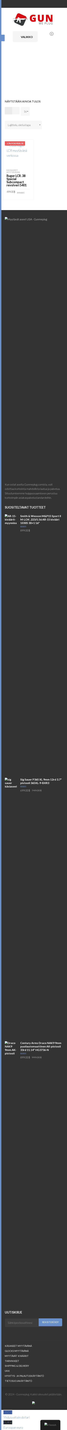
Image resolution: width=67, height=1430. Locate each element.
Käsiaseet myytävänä (13, 171)
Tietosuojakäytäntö (18, 1381)
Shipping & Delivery (17, 1365)
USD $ (16, 1414)
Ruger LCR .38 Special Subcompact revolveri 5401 (17, 180)
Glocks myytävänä (17, 1351)
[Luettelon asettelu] (16, 110)
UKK (7, 1371)
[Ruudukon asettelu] (8, 110)
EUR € (13, 1424)
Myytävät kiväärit (17, 1356)
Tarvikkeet (12, 1361)
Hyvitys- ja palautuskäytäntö (24, 1376)
